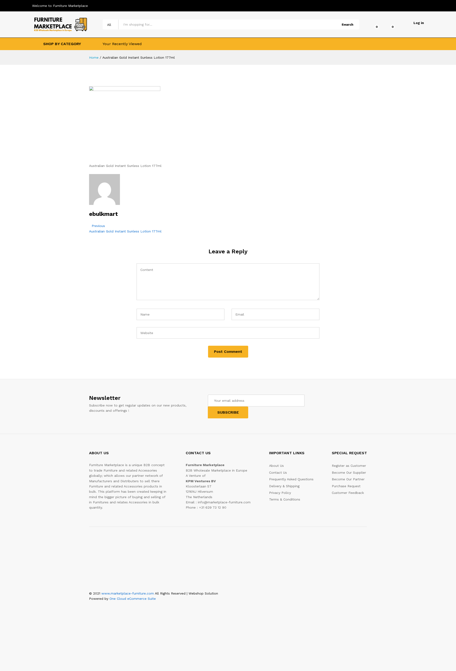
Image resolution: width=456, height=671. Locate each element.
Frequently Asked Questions (291, 479)
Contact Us (278, 472)
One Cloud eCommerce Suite (132, 598)
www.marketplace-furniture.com (127, 593)
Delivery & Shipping (284, 486)
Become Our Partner (348, 479)
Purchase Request (346, 486)
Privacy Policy (280, 493)
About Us (276, 466)
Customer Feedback (348, 493)
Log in (418, 23)
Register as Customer (349, 466)
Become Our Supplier (349, 472)
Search (347, 24)
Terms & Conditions (284, 499)
